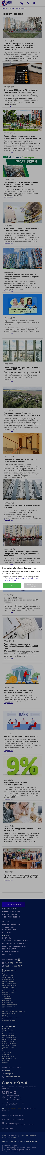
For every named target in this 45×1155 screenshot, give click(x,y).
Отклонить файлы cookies (33, 585)
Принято (12, 585)
